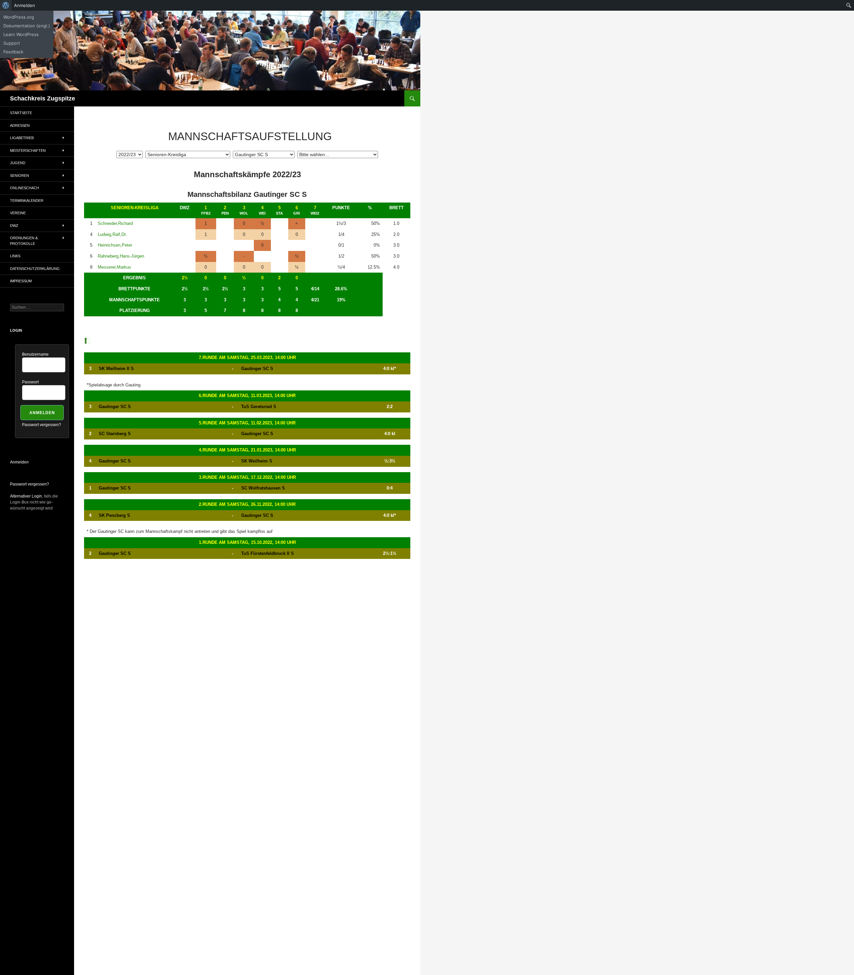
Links (15, 256)
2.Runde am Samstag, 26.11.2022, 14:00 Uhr (247, 504)
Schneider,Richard (115, 223)
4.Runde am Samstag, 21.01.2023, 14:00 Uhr (247, 449)
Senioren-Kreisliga (134, 207)
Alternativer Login (26, 496)
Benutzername (35, 354)
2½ (185, 277)
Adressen (20, 125)
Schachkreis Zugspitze (42, 98)
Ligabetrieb (22, 138)
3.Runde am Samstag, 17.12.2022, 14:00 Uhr (247, 477)
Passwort (30, 382)
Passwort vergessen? (41, 424)
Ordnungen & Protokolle (24, 241)
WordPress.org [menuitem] (18, 17)
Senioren (19, 176)
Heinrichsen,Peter (115, 245)
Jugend (17, 163)
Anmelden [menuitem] (24, 5)
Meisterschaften (28, 150)
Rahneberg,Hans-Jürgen (121, 256)
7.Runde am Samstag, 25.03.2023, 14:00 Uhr (247, 357)
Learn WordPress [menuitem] (21, 34)
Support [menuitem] (11, 43)
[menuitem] (6, 5)
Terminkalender (26, 201)
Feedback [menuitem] (13, 51)
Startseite (21, 113)
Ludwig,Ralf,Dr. (112, 234)
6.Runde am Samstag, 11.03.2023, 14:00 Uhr (247, 395)
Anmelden (19, 462)
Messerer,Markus (114, 267)
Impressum (21, 281)
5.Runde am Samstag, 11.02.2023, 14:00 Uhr (247, 422)
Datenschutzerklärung (35, 269)
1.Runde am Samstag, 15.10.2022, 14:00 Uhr (247, 542)
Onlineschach (24, 188)
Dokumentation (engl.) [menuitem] (26, 25)
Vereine (18, 213)
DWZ (14, 226)
